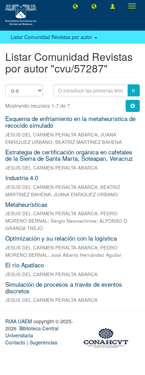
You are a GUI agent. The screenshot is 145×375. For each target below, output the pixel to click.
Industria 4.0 (21, 177)
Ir (133, 90)
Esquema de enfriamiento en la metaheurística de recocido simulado (70, 121)
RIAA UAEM (19, 321)
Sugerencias (43, 342)
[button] (75, 6)
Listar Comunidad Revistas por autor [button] (52, 36)
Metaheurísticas (26, 204)
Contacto (15, 342)
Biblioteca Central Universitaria (31, 332)
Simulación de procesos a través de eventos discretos (63, 287)
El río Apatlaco (24, 264)
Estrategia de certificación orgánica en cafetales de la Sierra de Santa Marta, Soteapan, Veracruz (69, 155)
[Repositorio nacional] (108, 336)
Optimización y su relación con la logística (61, 238)
